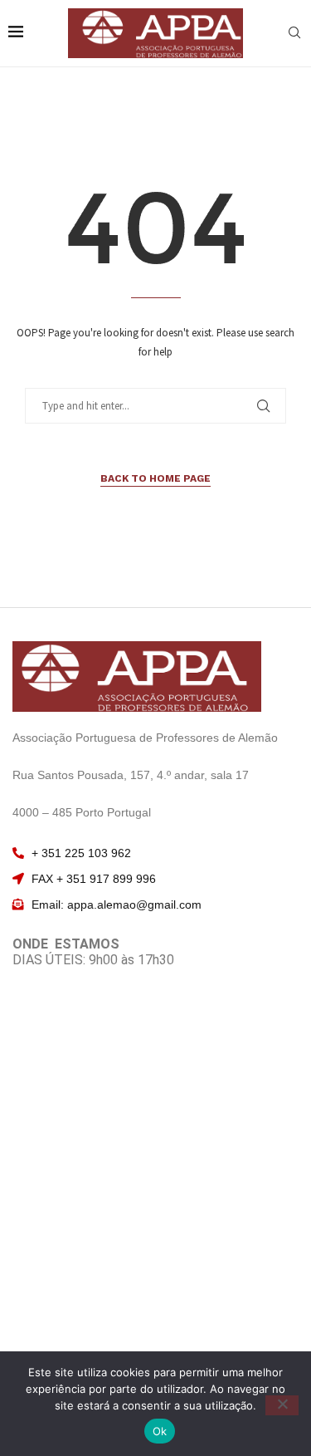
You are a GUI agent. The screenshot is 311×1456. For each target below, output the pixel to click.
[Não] (282, 1405)
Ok (160, 1431)
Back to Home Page (155, 478)
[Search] (294, 34)
